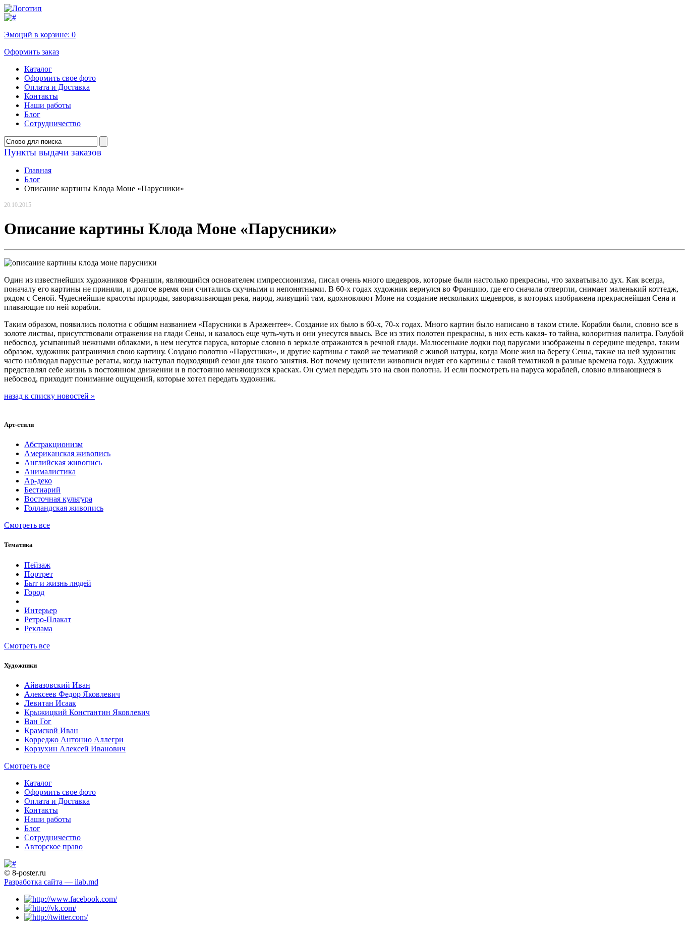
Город (34, 592)
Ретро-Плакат (47, 619)
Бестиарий (42, 489)
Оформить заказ (31, 51)
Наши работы (47, 105)
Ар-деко (38, 480)
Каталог (38, 69)
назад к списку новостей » (49, 396)
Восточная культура (58, 499)
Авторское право (53, 846)
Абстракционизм (53, 444)
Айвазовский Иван (57, 685)
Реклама (38, 628)
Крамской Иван (51, 730)
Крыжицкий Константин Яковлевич (87, 712)
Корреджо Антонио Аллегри (74, 739)
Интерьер (40, 610)
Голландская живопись (63, 508)
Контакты (41, 96)
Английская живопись (63, 462)
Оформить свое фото (60, 78)
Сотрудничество (52, 123)
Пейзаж (37, 565)
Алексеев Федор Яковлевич (72, 694)
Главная (37, 170)
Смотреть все (27, 525)
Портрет (38, 574)
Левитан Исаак (50, 703)
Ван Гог (37, 721)
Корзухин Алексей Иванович (75, 748)
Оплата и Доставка (57, 87)
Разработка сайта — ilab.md (51, 882)
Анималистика (50, 471)
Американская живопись (67, 453)
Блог (32, 114)
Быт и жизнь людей (57, 583)
